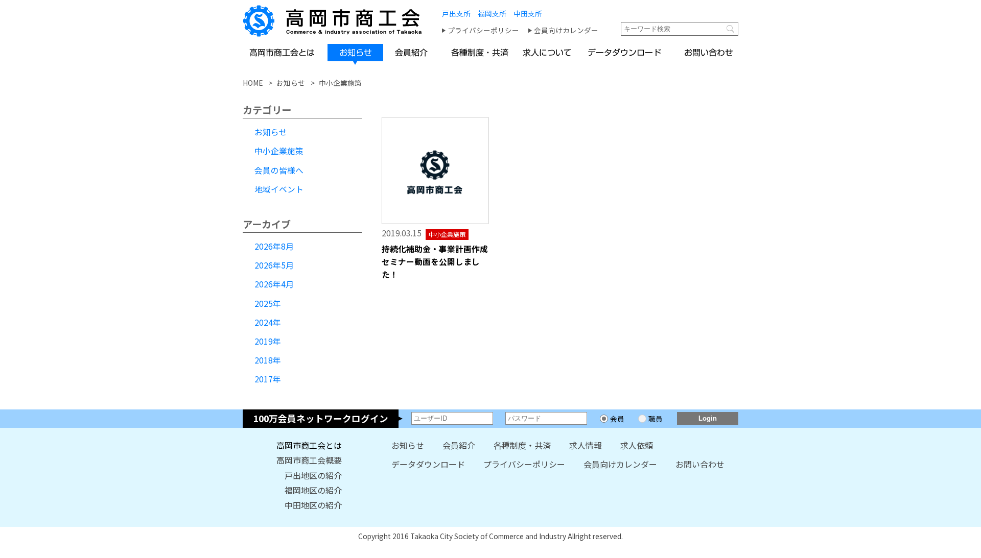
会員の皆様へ (278, 170)
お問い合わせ (700, 464)
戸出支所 (456, 13)
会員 (617, 419)
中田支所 (527, 13)
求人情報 (585, 445)
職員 (655, 419)
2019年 (267, 341)
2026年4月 (274, 284)
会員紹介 (458, 445)
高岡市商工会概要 (309, 460)
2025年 (267, 303)
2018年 (267, 360)
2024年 (267, 322)
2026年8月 (274, 246)
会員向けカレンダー (566, 30)
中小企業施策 (278, 151)
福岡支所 (492, 13)
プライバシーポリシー (483, 30)
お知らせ (270, 132)
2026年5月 (274, 265)
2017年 (267, 379)
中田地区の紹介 (313, 505)
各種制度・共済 (522, 445)
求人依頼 (636, 445)
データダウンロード (428, 464)
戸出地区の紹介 (313, 475)
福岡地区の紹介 (313, 490)
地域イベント (278, 189)
